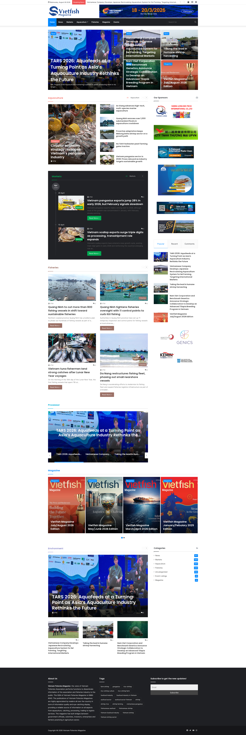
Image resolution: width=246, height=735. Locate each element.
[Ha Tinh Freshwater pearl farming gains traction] (107, 147)
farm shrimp (105, 687)
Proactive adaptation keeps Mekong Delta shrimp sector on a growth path (131, 133)
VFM (54, 161)
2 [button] (124, 537)
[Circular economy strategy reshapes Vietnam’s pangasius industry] (72, 134)
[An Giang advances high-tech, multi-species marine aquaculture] (107, 109)
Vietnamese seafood (108, 708)
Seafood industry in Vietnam (126, 695)
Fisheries (95, 22)
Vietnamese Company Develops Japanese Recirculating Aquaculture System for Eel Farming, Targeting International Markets (141, 47)
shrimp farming (117, 704)
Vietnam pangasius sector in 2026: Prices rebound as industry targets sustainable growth (131, 159)
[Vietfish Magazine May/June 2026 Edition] (104, 505)
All (128, 98)
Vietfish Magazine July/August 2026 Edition (175, 82)
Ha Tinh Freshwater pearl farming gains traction (131, 145)
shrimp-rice (105, 704)
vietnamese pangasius (135, 704)
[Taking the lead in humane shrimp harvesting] (179, 45)
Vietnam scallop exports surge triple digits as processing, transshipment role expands (115, 235)
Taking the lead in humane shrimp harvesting (105, 2)
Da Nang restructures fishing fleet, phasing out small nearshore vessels (122, 377)
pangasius (116, 687)
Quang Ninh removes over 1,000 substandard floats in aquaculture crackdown (131, 121)
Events (116, 22)
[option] (123, 60)
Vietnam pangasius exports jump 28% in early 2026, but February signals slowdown (115, 202)
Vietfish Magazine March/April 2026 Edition (141, 527)
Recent (174, 244)
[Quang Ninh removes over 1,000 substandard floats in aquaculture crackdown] (107, 121)
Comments (189, 244)
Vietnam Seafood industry (110, 713)
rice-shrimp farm (124, 691)
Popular (160, 244)
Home (52, 22)
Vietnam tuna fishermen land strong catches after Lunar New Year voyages (69, 372)
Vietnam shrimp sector (109, 717)
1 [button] (122, 537)
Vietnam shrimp (128, 713)
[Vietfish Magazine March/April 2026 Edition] (141, 505)
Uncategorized (161, 572)
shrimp (137, 700)
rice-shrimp (128, 687)
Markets (69, 22)
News (60, 22)
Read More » (94, 218)
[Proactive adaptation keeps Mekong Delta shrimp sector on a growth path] (107, 134)
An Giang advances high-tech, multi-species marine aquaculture (130, 108)
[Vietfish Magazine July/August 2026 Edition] (179, 75)
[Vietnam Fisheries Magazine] (64, 11)
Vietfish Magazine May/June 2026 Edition (103, 527)
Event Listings (161, 576)
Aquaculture (81, 22)
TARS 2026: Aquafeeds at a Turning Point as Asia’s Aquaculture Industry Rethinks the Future (85, 70)
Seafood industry (107, 695)
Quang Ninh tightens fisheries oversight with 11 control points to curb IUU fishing (122, 310)
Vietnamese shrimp (125, 708)
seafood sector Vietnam (123, 700)
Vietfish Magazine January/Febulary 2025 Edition (178, 525)
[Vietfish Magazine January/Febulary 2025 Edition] (179, 505)
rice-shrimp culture (107, 691)
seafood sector (106, 700)
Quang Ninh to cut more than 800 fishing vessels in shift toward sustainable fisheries (70, 310)
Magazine (106, 22)
